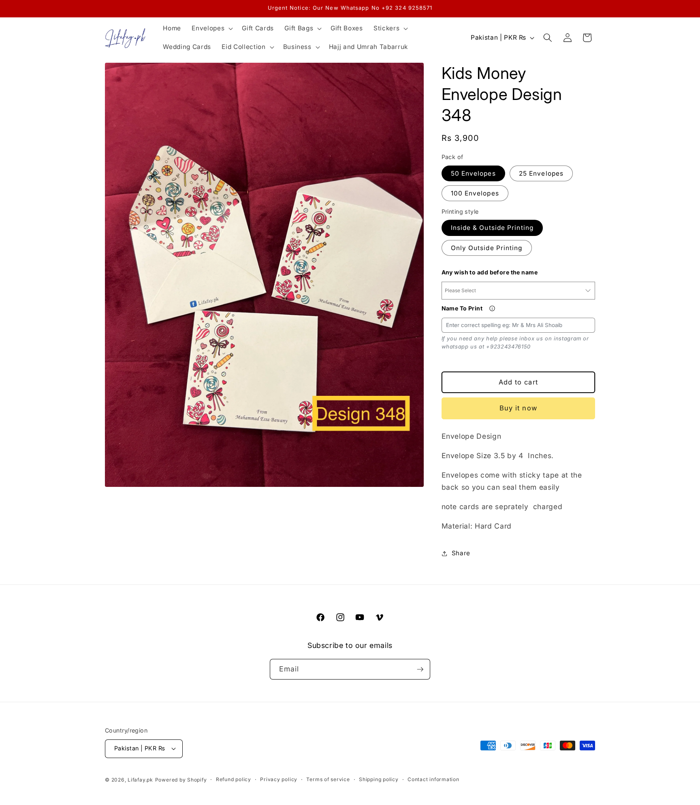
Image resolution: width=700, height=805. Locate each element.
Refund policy (233, 779)
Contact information (433, 779)
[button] (211, 28)
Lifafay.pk (140, 780)
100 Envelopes (475, 193)
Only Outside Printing (487, 248)
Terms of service (328, 779)
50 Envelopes (473, 173)
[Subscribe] (420, 669)
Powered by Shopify (181, 780)
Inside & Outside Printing (492, 228)
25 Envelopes (541, 173)
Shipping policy (379, 779)
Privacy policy (278, 779)
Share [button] (461, 553)
